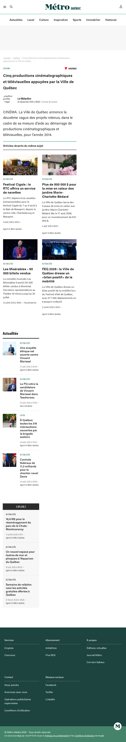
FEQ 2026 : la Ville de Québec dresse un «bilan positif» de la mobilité (58, 274)
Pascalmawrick (30, 302)
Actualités (16, 20)
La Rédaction (24, 98)
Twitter (49, 692)
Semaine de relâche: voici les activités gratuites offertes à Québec (19, 589)
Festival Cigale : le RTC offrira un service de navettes (19, 188)
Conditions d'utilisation (85, 735)
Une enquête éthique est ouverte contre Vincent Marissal (29, 354)
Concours (9, 655)
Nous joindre (11, 685)
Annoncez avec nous (15, 692)
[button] (4, 7)
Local (30, 20)
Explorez (21, 506)
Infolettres (51, 648)
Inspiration (61, 20)
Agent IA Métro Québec (12, 228)
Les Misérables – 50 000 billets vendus (18, 270)
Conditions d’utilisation (17, 710)
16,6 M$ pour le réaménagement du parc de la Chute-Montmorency (18, 524)
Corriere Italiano (95, 662)
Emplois (9, 648)
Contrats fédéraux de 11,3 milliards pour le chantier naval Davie (29, 467)
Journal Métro (94, 655)
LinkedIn (50, 699)
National (111, 20)
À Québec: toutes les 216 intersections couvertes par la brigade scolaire (28, 428)
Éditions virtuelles (97, 648)
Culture (44, 20)
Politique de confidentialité (57, 735)
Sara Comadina (26, 405)
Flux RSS (50, 655)
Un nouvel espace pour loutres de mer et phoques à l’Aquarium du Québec (20, 557)
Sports (77, 20)
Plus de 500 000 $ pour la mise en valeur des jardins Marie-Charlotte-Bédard (59, 190)
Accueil (7, 57)
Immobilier (93, 20)
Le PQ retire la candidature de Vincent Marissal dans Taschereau (29, 390)
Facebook (50, 685)
